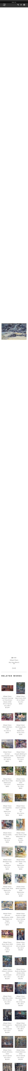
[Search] (18, 4)
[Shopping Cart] (21, 4)
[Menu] (24, 4)
